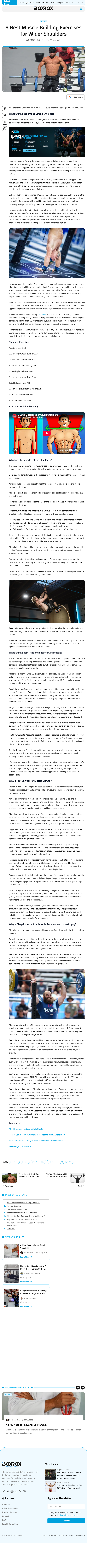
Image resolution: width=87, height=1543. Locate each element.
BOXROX (31, 39)
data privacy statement (69, 1515)
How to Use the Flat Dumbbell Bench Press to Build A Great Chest (37, 1134)
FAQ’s (4, 1520)
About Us (6, 1504)
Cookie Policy (80, 1535)
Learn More (24, 1257)
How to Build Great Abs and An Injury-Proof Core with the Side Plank (34, 1268)
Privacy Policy (54, 1535)
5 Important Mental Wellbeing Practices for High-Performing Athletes (33, 1293)
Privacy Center (67, 1535)
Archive (43, 21)
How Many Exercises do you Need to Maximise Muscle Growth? (36, 1140)
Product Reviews (9, 1512)
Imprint (44, 1535)
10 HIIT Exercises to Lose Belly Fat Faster (26, 1128)
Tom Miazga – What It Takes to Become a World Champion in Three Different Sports (51, 2)
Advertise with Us (10, 1508)
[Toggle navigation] (6, 9)
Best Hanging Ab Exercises (20, 1146)
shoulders (42, 314)
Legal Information (10, 1523)
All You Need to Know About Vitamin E (32, 1246)
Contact (5, 1516)
